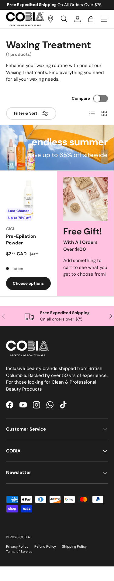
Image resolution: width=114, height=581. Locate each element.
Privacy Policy (17, 546)
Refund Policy (45, 546)
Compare (81, 98)
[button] (91, 19)
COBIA (25, 537)
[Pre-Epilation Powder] (28, 199)
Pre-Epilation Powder (21, 239)
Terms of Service (19, 551)
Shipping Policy (74, 546)
